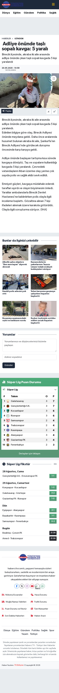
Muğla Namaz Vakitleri (16, 602)
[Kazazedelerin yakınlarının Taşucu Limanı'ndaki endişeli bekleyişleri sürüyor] (44, 252)
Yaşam (24, 634)
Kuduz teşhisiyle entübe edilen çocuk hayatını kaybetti (43, 320)
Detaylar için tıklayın (29, 453)
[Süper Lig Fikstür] (55, 464)
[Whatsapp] (42, 586)
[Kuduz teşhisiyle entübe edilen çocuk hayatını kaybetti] (44, 308)
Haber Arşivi (40, 616)
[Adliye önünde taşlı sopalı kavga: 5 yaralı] (29, 90)
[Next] (37, 586)
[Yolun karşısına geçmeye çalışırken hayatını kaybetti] (44, 282)
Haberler (6, 39)
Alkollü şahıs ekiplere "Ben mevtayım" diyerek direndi (14, 264)
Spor (51, 630)
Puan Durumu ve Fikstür (16, 609)
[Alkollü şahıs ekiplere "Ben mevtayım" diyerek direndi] (15, 252)
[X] (21, 586)
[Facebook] (16, 586)
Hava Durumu (41, 595)
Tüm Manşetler (41, 609)
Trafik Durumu (40, 602)
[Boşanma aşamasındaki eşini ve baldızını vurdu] (15, 308)
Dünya (6, 13)
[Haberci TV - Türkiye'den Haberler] (12, 4)
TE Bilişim (18, 665)
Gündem (29, 13)
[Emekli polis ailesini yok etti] (15, 282)
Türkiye (34, 634)
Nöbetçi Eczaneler (14, 595)
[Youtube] (32, 586)
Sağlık (52, 13)
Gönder (8, 365)
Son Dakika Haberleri (14, 616)
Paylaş (8, 111)
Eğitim (16, 13)
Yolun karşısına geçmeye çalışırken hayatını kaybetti (43, 293)
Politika (41, 13)
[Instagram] (27, 586)
